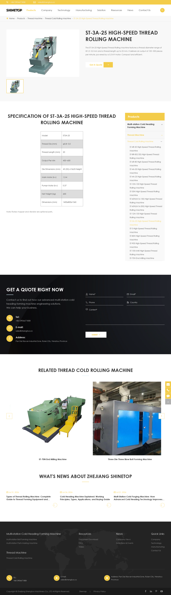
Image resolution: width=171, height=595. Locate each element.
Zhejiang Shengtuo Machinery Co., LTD (35, 591)
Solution (101, 10)
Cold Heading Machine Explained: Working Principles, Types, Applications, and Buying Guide (85, 498)
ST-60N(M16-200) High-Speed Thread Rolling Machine (146, 208)
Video (81, 547)
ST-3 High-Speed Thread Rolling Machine (143, 230)
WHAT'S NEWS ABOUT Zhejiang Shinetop (85, 476)
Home (12, 18)
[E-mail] (168, 384)
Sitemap (83, 591)
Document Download (88, 539)
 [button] (9, 416)
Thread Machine (35, 18)
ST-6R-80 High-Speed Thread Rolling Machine (145, 164)
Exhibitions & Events (124, 543)
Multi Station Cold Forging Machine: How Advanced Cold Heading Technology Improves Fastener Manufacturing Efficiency (138, 498)
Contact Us (144, 10)
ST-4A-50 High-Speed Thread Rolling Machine (145, 171)
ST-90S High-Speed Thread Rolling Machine (144, 245)
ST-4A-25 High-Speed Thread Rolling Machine (145, 178)
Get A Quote (99, 64)
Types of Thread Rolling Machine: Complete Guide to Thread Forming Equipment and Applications (28, 498)
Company (46, 10)
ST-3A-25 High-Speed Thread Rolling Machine (93, 18)
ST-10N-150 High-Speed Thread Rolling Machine (143, 186)
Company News (123, 539)
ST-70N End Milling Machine (142, 258)
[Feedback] (168, 396)
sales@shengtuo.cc (46, 2)
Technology (64, 10)
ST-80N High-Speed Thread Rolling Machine (144, 238)
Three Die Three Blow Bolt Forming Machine (124, 459)
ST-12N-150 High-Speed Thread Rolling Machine (143, 215)
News (130, 10)
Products (31, 10)
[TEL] (168, 390)
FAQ (81, 543)
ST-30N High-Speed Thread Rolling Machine (144, 193)
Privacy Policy (100, 591)
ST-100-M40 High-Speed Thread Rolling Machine (143, 252)
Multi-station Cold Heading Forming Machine (33, 533)
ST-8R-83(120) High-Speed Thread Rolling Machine (144, 156)
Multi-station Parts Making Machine (21, 543)
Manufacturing (84, 10)
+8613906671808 (18, 2)
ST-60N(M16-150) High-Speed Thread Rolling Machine (146, 201)
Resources (116, 10)
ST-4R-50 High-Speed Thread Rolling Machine (145, 149)
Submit (96, 335)
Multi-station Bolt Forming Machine (21, 539)
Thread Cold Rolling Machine (58, 18)
